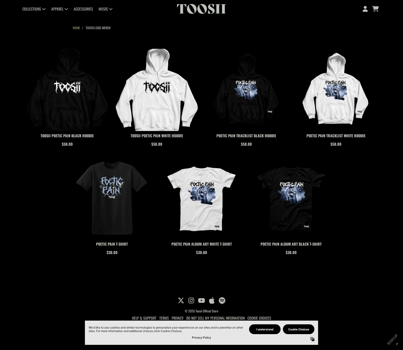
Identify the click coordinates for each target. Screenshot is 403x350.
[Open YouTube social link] (201, 300)
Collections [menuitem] (31, 9)
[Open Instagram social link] (191, 300)
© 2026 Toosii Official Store (201, 310)
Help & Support (144, 318)
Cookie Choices (259, 318)
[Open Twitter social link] (181, 300)
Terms (164, 318)
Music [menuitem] (103, 9)
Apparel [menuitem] (57, 9)
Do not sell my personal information (215, 318)
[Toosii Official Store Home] (201, 9)
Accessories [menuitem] (83, 9)
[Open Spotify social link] (222, 300)
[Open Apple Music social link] (212, 300)
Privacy (178, 318)
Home (76, 27)
